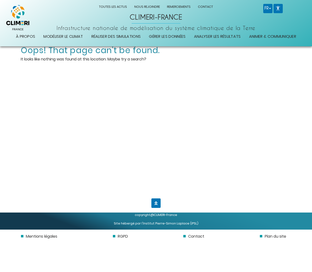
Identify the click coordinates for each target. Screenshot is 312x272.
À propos (25, 36)
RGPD (123, 236)
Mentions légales (41, 236)
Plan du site (275, 236)
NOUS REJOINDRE (147, 7)
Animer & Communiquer (272, 36)
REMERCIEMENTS (179, 7)
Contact (196, 236)
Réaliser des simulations (116, 36)
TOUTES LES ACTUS (113, 7)
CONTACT (205, 7)
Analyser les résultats (217, 36)
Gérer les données (167, 36)
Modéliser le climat (63, 36)
